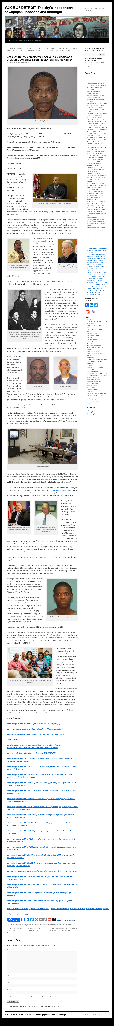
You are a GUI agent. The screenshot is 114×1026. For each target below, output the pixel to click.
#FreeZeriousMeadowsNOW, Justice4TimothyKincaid (28, 908)
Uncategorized (26, 925)
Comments (91, 414)
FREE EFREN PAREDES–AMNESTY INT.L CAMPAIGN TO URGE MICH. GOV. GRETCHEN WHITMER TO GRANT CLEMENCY (96, 177)
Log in (88, 410)
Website (9, 990)
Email (9, 983)
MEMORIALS (28, 40)
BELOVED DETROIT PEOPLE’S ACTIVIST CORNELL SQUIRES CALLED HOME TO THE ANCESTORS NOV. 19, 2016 (24, 50)
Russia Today (90, 391)
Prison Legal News (92, 385)
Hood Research (91, 357)
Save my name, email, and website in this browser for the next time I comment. (33, 997)
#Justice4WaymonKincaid (59, 908)
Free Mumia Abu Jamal (93, 351)
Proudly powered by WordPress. (95, 1014)
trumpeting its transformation (61, 490)
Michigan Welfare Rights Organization (97, 375)
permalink (68, 925)
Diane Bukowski (27, 62)
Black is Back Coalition (93, 335)
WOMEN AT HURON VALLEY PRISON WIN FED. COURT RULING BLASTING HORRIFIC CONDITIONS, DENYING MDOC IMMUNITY (96, 266)
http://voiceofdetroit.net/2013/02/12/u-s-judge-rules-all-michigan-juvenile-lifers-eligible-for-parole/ (42, 871)
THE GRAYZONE (92, 400)
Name (9, 975)
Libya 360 (89, 365)
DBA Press (90, 343)
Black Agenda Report (92, 333)
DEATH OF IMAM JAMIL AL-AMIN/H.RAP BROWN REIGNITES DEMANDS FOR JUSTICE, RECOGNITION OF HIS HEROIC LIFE (97, 212)
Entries (90, 412)
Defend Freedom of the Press (94, 345)
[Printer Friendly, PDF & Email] (17, 914)
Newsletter (38, 40)
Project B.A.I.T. (91, 387)
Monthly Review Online (93, 377)
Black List (89, 337)
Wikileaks (89, 404)
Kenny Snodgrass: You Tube (94, 361)
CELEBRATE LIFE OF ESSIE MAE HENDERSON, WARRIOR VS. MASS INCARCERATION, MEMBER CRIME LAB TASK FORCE (97, 107)
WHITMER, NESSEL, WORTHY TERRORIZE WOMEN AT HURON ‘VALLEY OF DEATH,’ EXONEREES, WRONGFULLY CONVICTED (96, 141)
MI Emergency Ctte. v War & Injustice (97, 373)
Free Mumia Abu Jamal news (94, 353)
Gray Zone (89, 355)
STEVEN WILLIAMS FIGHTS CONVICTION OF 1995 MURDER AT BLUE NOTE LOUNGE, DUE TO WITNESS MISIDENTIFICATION (96, 87)
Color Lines (90, 341)
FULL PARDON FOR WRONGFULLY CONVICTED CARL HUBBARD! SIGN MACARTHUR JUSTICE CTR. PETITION (95, 97)
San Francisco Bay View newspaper (96, 394)
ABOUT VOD (17, 40)
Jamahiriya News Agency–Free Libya (97, 359)
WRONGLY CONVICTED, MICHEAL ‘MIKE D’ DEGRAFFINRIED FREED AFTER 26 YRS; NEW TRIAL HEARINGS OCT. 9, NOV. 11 (97, 248)
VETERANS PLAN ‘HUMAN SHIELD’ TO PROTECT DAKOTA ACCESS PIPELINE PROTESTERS (62, 49)
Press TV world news (92, 383)
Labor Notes (90, 363)
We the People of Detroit (93, 402)
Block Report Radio (92, 339)
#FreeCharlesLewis (77, 908)
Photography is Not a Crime (94, 381)
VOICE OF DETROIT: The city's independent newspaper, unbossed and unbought (39, 9)
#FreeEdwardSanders (94, 908)
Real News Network (92, 389)
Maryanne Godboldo (92, 371)
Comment (10, 950)
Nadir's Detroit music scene (94, 379)
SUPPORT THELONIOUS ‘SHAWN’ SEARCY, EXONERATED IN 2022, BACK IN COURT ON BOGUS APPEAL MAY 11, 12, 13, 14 (96, 167)
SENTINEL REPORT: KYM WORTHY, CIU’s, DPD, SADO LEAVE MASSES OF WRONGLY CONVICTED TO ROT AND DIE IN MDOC (97, 222)
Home (9, 40)
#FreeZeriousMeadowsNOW (46, 925)
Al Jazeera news (91, 319)
